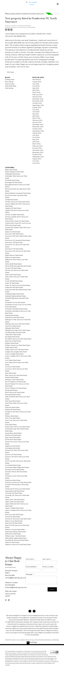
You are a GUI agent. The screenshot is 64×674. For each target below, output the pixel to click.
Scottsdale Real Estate (12, 448)
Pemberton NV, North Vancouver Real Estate (23, 27)
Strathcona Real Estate (12, 480)
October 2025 (37, 103)
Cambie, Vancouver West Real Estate (17, 202)
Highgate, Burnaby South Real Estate (17, 330)
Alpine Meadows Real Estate (14, 172)
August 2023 (36, 159)
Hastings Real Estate (12, 315)
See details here (20, 36)
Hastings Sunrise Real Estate (14, 317)
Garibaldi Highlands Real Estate (15, 296)
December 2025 (37, 99)
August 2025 (36, 107)
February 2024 (37, 146)
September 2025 (38, 105)
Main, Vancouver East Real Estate (16, 375)
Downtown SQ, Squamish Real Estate (17, 240)
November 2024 (37, 126)
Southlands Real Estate (13, 465)
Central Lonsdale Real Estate (14, 214)
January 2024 (37, 148)
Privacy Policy (34, 640)
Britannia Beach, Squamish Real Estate (18, 193)
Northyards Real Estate (13, 394)
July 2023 (35, 161)
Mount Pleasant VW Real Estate (15, 388)
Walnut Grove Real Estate (13, 521)
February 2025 (37, 120)
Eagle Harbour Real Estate (14, 255)
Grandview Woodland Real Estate (16, 309)
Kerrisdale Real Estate (12, 337)
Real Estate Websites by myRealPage (49, 640)
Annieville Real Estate (12, 180)
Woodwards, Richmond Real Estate (16, 540)
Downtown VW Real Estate (14, 249)
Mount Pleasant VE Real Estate (15, 382)
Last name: (46, 559)
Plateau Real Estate (11, 416)
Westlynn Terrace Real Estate (15, 529)
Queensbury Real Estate (13, 433)
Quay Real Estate (11, 424)
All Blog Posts (9, 79)
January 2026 (37, 97)
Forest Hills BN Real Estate (14, 281)
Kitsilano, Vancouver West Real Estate (17, 345)
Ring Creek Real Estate (12, 437)
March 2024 (36, 144)
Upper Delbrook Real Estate (14, 502)
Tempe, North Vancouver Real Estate (17, 489)
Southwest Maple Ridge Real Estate (17, 467)
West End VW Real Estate (13, 523)
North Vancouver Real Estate (15, 392)
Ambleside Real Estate (12, 174)
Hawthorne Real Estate (13, 326)
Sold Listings (9, 88)
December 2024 (37, 124)
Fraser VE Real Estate (12, 283)
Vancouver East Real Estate (14, 514)
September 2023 (38, 157)
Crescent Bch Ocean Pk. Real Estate (17, 221)
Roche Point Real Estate (13, 439)
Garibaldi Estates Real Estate (14, 294)
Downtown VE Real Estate (14, 242)
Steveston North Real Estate (14, 469)
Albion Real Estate (11, 170)
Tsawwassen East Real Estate (14, 491)
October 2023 (37, 154)
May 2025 (35, 114)
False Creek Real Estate (13, 274)
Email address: (31, 567)
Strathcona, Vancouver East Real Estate (18, 482)
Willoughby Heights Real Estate (15, 538)
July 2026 (35, 84)
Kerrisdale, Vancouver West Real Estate (18, 339)
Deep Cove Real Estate (12, 232)
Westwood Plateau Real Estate (15, 532)
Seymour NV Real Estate (13, 454)
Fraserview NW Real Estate (14, 287)
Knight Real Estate (11, 347)
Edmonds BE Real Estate (13, 264)
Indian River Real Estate (13, 334)
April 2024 (35, 142)
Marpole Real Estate (12, 377)
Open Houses (9, 84)
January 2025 (37, 122)
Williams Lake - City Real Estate (15, 536)
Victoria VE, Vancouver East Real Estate (18, 519)
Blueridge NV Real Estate (13, 182)
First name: (30, 559)
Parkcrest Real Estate (12, 407)
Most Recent (36, 79)
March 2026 (36, 92)
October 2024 (37, 129)
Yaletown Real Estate (12, 542)
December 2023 (37, 150)
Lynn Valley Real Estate (13, 360)
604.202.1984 (10, 575)
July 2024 (35, 135)
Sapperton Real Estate (12, 446)
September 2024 (38, 131)
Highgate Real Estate (12, 328)
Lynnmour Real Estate (12, 367)
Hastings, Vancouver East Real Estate (17, 324)
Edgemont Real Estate (12, 257)
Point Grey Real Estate (12, 418)
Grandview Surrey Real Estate (15, 302)
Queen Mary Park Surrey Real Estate (17, 427)
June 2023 (36, 163)
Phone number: (48, 567)
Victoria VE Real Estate (12, 517)
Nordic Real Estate (11, 390)
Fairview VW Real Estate (13, 268)
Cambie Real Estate (11, 199)
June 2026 (36, 86)
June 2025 (36, 112)
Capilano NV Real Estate (13, 208)
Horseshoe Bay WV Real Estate (15, 332)
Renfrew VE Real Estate (13, 435)
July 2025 (35, 109)
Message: (29, 574)
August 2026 (36, 82)
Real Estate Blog (10, 86)
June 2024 (36, 137)
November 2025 (37, 101)
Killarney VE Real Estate (13, 341)
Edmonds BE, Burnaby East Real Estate (18, 266)
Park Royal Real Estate (12, 401)
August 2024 (36, 133)
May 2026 (35, 88)
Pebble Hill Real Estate (12, 409)
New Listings (9, 82)
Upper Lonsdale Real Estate (14, 508)
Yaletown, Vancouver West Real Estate (18, 544)
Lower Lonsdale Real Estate (14, 354)
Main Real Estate (10, 373)
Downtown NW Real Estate (14, 234)
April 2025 (35, 116)
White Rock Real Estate (13, 534)
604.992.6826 (10, 585)
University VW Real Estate (13, 493)
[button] (6, 600)
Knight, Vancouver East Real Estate (16, 349)
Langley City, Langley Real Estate (16, 352)
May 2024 (35, 139)
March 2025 (36, 118)
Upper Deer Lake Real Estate (14, 499)
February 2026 (37, 94)
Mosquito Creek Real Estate (14, 379)
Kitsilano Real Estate (11, 343)
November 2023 (37, 152)
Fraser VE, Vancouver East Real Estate (17, 285)
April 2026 (35, 90)
